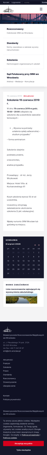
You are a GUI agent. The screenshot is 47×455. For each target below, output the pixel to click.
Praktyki (6, 363)
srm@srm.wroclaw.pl (11, 351)
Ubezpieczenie (9, 386)
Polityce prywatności (30, 435)
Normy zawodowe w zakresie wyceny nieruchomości (23, 46)
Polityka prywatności (12, 399)
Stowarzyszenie (9, 382)
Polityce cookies (10, 438)
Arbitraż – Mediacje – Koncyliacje (23, 78)
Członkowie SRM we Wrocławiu (20, 31)
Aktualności (29, 96)
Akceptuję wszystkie (23, 443)
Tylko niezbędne (23, 450)
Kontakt (6, 2)
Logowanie (16, 2)
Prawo (5, 371)
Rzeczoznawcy (9, 378)
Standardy (7, 375)
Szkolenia (7, 367)
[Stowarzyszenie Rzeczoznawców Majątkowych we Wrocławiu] (8, 9)
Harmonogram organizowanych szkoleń (23, 62)
